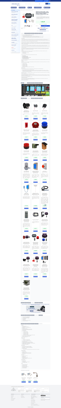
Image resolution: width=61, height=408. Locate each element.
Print (22, 28)
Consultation (12, 400)
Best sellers (12, 395)
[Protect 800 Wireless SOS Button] (45, 166)
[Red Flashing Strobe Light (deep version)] (26, 146)
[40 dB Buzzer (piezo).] (35, 106)
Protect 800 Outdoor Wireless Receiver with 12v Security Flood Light (44, 220)
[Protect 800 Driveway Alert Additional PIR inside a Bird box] (45, 146)
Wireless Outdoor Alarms (14, 12)
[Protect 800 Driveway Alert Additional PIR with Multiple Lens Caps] (35, 146)
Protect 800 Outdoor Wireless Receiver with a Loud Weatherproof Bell (26, 243)
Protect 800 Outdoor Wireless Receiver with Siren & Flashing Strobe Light (35, 265)
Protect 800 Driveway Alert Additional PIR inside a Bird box (44, 151)
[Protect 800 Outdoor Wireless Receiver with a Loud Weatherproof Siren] (26, 259)
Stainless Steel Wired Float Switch (35, 377)
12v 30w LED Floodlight (35, 219)
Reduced (13, 48)
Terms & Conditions (13, 398)
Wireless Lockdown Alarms (14, 36)
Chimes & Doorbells (14, 17)
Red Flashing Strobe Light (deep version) (26, 151)
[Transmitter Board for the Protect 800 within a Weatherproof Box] (35, 166)
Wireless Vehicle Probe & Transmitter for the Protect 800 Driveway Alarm (44, 194)
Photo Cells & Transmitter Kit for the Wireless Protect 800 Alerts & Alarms (44, 265)
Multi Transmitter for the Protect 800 (26, 171)
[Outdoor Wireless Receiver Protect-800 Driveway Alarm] (29, 26)
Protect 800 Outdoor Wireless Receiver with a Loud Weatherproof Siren (26, 265)
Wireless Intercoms (14, 23)
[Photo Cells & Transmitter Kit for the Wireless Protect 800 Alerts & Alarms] (45, 259)
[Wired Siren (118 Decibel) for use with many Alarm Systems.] (26, 106)
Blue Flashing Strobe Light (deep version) (44, 130)
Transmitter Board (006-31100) (25, 58)
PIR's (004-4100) (24, 55)
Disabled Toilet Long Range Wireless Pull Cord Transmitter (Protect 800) (35, 194)
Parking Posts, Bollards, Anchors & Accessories (14, 20)
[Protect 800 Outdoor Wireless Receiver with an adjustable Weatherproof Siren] (35, 237)
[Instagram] (44, 395)
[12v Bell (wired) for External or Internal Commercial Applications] (35, 125)
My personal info (23, 397)
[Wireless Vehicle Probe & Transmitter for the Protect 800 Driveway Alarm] (45, 188)
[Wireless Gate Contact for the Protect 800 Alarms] (26, 188)
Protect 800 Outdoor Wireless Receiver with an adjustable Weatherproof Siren (35, 243)
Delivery (12, 397)
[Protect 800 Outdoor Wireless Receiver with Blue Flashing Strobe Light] (45, 237)
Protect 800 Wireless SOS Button (44, 171)
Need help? (32, 33)
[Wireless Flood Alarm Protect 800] (25, 26)
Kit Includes (36, 33)
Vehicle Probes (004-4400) (25, 56)
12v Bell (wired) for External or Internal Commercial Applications (35, 130)
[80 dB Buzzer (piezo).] (45, 106)
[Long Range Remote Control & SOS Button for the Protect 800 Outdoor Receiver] (26, 215)
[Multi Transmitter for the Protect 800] (26, 166)
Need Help (12, 396)
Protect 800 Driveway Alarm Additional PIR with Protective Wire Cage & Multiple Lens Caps (26, 288)
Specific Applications (15, 40)
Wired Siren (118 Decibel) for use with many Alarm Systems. (26, 111)
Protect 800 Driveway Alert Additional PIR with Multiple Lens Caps (35, 151)
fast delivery (45, 24)
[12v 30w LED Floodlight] (35, 215)
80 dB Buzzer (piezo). (44, 110)
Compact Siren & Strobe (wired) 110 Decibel (26, 130)
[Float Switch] (31, 26)
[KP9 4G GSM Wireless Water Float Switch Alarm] (29, 374)
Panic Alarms (15, 33)
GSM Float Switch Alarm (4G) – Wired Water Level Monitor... (23, 378)
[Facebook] (41, 395)
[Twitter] (42, 395)
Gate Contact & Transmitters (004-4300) (26, 57)
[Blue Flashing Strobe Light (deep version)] (45, 125)
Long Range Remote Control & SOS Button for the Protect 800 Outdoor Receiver (26, 220)
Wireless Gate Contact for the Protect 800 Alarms (26, 194)
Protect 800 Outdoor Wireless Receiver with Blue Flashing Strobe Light (44, 243)
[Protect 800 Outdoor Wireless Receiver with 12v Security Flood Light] (45, 215)
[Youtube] (43, 395)
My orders (22, 395)
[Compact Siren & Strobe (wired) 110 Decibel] (26, 125)
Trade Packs (12, 50)
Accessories (29, 33)
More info (22, 33)
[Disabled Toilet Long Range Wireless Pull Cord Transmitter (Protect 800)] (35, 188)
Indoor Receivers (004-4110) (31, 78)
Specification (40, 33)
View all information (26, 117)
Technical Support (13, 51)
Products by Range (13, 45)
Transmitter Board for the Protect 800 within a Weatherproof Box (35, 172)
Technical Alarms (14, 30)
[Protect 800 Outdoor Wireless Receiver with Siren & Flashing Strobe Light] (35, 259)
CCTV (14, 26)
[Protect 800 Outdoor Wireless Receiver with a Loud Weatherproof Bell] (26, 237)
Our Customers (12, 399)
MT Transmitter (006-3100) (25, 56)
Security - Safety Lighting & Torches (13, 38)
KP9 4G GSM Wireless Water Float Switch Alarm (29, 378)
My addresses (22, 396)
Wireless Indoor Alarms (14, 15)
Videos (25, 33)
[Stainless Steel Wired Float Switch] (35, 374)
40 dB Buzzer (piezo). (35, 110)
